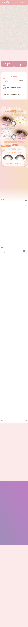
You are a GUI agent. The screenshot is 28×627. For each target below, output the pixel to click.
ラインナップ (20, 63)
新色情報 (7, 63)
